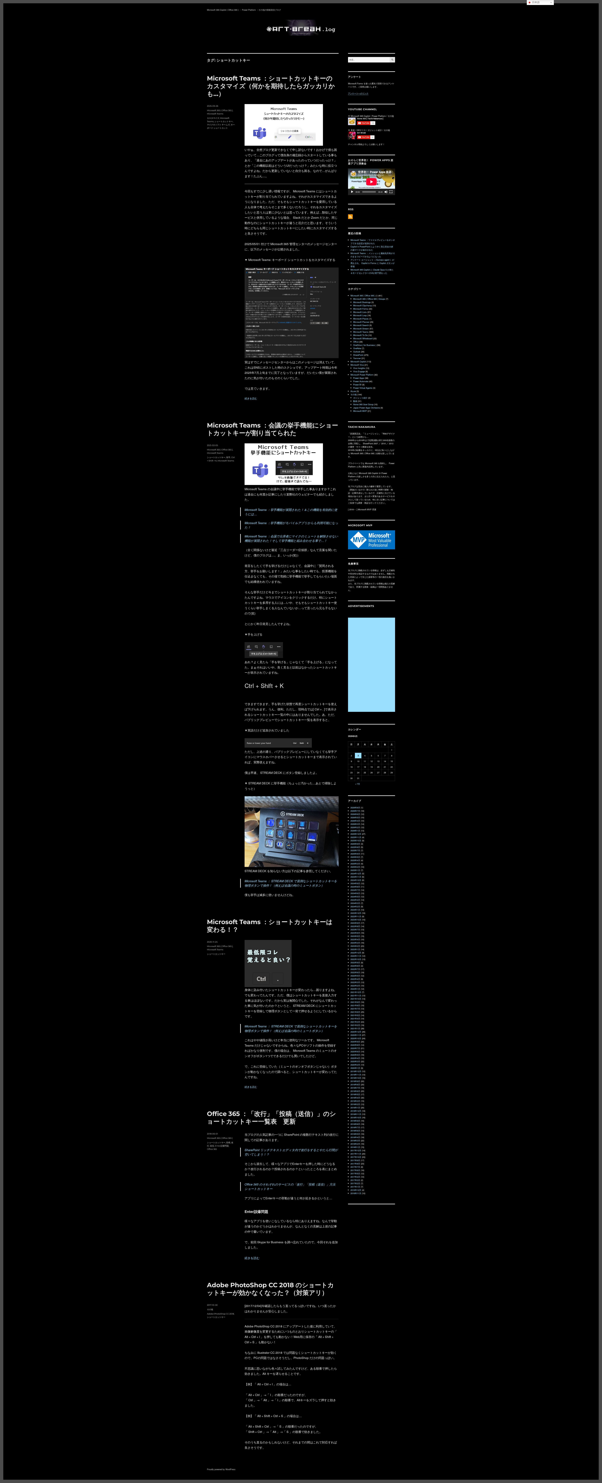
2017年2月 (355, 1183)
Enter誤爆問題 (222, 1146)
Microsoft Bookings (362, 302)
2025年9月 (355, 843)
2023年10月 (356, 919)
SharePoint (358, 354)
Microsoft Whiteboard (362, 338)
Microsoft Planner (361, 321)
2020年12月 (356, 1031)
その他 (210, 1309)
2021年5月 (355, 1015)
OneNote (357, 348)
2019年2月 (355, 1104)
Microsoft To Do (360, 335)
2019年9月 (355, 1081)
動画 (355, 401)
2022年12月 (356, 952)
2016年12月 (356, 1189)
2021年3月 (355, 1021)
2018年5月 (355, 1133)
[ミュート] (386, 191)
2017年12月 (356, 1150)
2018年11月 (356, 1114)
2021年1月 (355, 1028)
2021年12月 (356, 992)
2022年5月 (355, 975)
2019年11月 (356, 1074)
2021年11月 (356, 995)
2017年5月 (355, 1173)
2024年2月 (355, 906)
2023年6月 (355, 932)
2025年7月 (355, 850)
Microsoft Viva (357, 364)
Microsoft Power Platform (362, 374)
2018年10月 (356, 1117)
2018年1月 (355, 1147)
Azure (353, 391)
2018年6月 (355, 1130)
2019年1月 (355, 1107)
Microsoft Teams (215, 113)
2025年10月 (356, 840)
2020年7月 (355, 1048)
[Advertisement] (372, 665)
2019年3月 (355, 1100)
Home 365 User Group (363, 404)
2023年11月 (356, 916)
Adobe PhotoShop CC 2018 (220, 1314)
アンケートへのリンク (358, 93)
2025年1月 (355, 870)
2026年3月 (355, 824)
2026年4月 (355, 820)
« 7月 (357, 783)
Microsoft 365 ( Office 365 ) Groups (369, 298)
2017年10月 (356, 1157)
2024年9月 (355, 883)
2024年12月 (356, 873)
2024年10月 (356, 880)
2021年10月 (356, 998)
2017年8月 (355, 1163)
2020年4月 (355, 1058)
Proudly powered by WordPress (221, 1469)
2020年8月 (355, 1044)
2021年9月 (355, 1002)
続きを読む (251, 398)
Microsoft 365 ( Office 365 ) (220, 110)
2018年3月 (355, 1140)
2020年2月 (355, 1064)
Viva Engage (359, 371)
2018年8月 (355, 1124)
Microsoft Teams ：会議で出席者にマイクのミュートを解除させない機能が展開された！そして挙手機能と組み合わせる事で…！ (291, 538)
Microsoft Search (361, 325)
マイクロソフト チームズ (218, 124)
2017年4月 (355, 1176)
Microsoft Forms (360, 308)
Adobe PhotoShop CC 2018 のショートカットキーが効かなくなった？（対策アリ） (270, 1288)
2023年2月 (355, 945)
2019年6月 (355, 1091)
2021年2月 (355, 1025)
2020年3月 (355, 1061)
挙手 (228, 457)
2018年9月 (355, 1120)
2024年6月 (355, 893)
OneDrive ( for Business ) (364, 345)
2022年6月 (355, 972)
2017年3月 (355, 1180)
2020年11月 (356, 1035)
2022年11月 (356, 955)
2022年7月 (355, 969)
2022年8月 (355, 965)
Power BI (357, 384)
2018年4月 (355, 1137)
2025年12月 (356, 833)
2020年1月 (355, 1067)
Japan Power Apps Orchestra (366, 407)
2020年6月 (355, 1051)
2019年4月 (355, 1097)
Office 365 (212, 1149)
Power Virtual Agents (362, 387)
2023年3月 (355, 942)
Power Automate (360, 381)
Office (356, 341)
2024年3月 (355, 903)
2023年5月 (355, 936)
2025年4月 (355, 860)
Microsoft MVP (360, 410)
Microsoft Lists (360, 312)
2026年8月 (355, 807)
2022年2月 (355, 985)
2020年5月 (355, 1054)
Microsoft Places (361, 318)
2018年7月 (355, 1127)
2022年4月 (355, 978)
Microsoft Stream (361, 328)
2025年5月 (355, 856)
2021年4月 (355, 1018)
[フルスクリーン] (391, 191)
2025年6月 (355, 853)
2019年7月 (355, 1087)
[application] (371, 181)
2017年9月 (355, 1160)
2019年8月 (355, 1084)
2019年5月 (355, 1094)
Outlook (356, 351)
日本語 (535, 2)
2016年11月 (356, 1193)
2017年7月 (355, 1166)
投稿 (228, 1142)
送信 (212, 1146)
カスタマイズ (213, 118)
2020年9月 (355, 1041)
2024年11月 (356, 876)
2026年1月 (355, 830)
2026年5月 (355, 817)
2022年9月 (355, 962)
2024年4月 (355, 899)
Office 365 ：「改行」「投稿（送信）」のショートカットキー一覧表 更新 (271, 1117)
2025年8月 (355, 847)
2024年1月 (355, 909)
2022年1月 (355, 988)
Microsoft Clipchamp (362, 305)
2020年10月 (356, 1038)
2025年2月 (355, 866)
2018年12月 (356, 1110)
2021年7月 (355, 1008)
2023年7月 (355, 929)
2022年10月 (356, 959)
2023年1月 (355, 949)
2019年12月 (356, 1071)
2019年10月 (356, 1077)
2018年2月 (355, 1143)
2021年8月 (355, 1005)
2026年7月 (355, 810)
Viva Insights (359, 368)
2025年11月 (356, 837)
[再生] (352, 191)
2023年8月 (355, 926)
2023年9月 (355, 922)
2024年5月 (355, 896)
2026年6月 (355, 814)
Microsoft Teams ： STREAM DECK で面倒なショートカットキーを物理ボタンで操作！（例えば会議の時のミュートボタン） (291, 883)
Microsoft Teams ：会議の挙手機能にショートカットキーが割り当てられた (272, 429)
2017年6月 (355, 1170)
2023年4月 (355, 939)
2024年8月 (355, 886)
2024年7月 (355, 889)
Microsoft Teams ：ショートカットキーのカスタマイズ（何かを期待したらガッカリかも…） (271, 85)
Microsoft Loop (360, 315)
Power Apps (358, 377)
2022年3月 (355, 982)
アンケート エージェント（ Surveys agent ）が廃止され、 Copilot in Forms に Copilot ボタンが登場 (373, 263)
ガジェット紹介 (360, 397)
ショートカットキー (223, 121)
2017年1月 (355, 1186)
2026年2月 (355, 827)
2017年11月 (356, 1153)
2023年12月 (356, 913)
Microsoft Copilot (358, 361)
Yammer (357, 358)
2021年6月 (355, 1011)
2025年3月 (355, 863)
